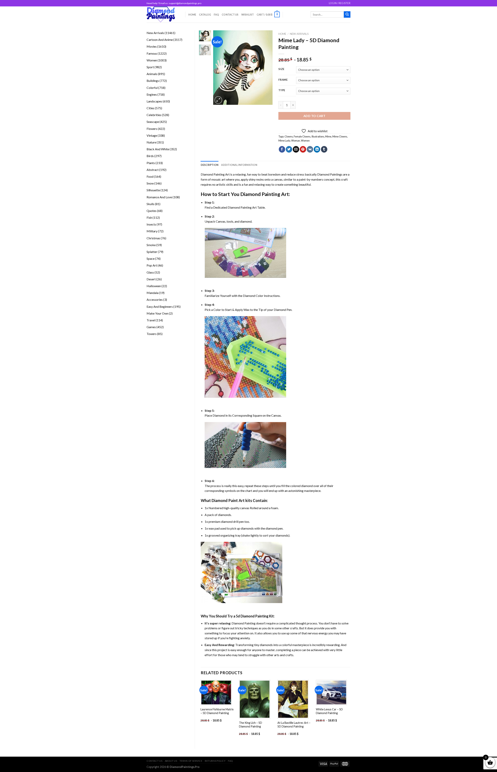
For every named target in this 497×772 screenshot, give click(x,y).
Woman (295, 140)
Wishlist (247, 14)
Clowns (289, 136)
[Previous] (219, 67)
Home (192, 14)
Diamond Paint (225, 500)
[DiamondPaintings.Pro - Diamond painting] (163, 14)
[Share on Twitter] (289, 149)
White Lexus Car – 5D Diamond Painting (329, 711)
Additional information (239, 164)
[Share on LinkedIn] (317, 149)
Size (281, 69)
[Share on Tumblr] (324, 149)
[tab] (210, 165)
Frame (283, 80)
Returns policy (215, 760)
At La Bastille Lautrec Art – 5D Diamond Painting (293, 724)
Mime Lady (284, 140)
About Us (171, 760)
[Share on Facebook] (282, 149)
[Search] (347, 14)
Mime (328, 136)
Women (305, 140)
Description (210, 164)
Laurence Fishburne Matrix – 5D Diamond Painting (217, 711)
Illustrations (317, 136)
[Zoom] (218, 100)
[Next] (266, 67)
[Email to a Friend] (296, 149)
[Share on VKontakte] (310, 149)
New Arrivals (299, 33)
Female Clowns (302, 136)
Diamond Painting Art (215, 174)
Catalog (205, 14)
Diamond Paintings (329, 174)
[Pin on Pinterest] (303, 149)
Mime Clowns (339, 136)
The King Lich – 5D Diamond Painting (250, 724)
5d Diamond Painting (252, 616)
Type (281, 90)
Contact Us (230, 14)
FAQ (216, 14)
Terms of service (191, 760)
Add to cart (314, 116)
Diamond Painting (260, 194)
